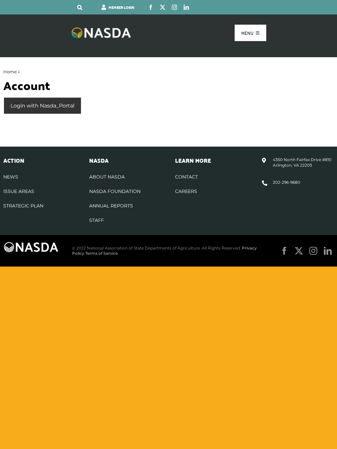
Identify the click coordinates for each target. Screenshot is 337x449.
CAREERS (186, 191)
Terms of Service (101, 253)
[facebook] (150, 7)
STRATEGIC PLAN (23, 206)
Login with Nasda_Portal (42, 106)
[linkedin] (186, 7)
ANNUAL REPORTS (111, 206)
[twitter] (162, 7)
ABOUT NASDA (107, 177)
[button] (79, 7)
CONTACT (186, 177)
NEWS (10, 177)
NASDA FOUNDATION (115, 191)
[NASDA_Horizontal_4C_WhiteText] (101, 29)
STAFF (96, 220)
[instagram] (174, 7)
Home (10, 71)
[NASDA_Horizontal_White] (31, 244)
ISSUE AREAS (18, 191)
